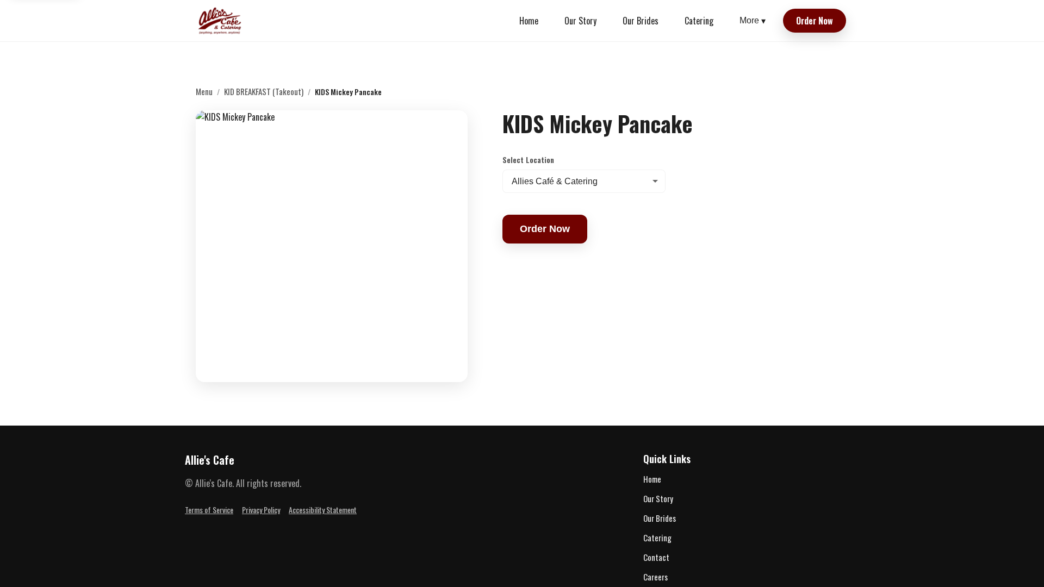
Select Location (528, 159)
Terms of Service (209, 509)
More (752, 21)
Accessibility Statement (323, 509)
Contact (656, 557)
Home (528, 20)
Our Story (580, 20)
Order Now (814, 20)
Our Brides (640, 20)
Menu (204, 91)
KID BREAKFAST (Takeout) (263, 91)
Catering (699, 20)
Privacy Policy (261, 509)
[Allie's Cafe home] (220, 21)
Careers (655, 577)
